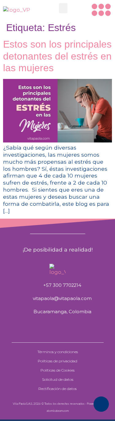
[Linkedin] (108, 13)
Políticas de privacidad (57, 361)
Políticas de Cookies (57, 370)
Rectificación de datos (57, 388)
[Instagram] (108, 6)
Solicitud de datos (57, 379)
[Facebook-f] (101, 6)
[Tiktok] (94, 13)
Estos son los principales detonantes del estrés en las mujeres (57, 56)
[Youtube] (101, 13)
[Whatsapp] (94, 6)
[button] (63, 8)
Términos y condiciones (57, 351)
